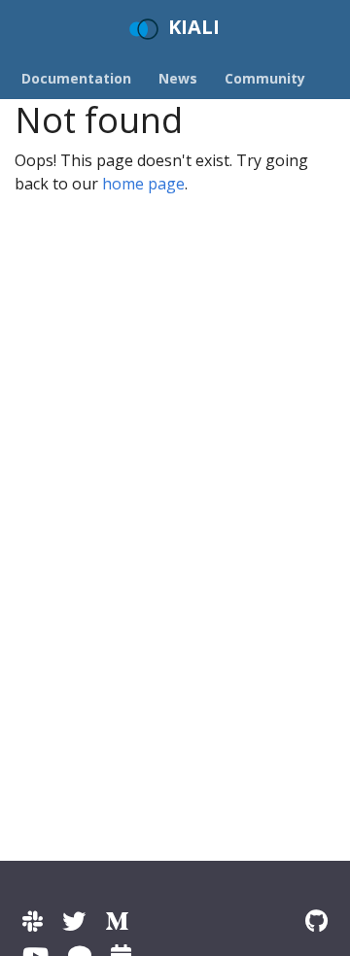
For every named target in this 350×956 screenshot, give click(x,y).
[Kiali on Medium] (116, 921)
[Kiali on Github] (316, 921)
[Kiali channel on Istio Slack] (32, 921)
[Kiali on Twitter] (74, 921)
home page (143, 183)
